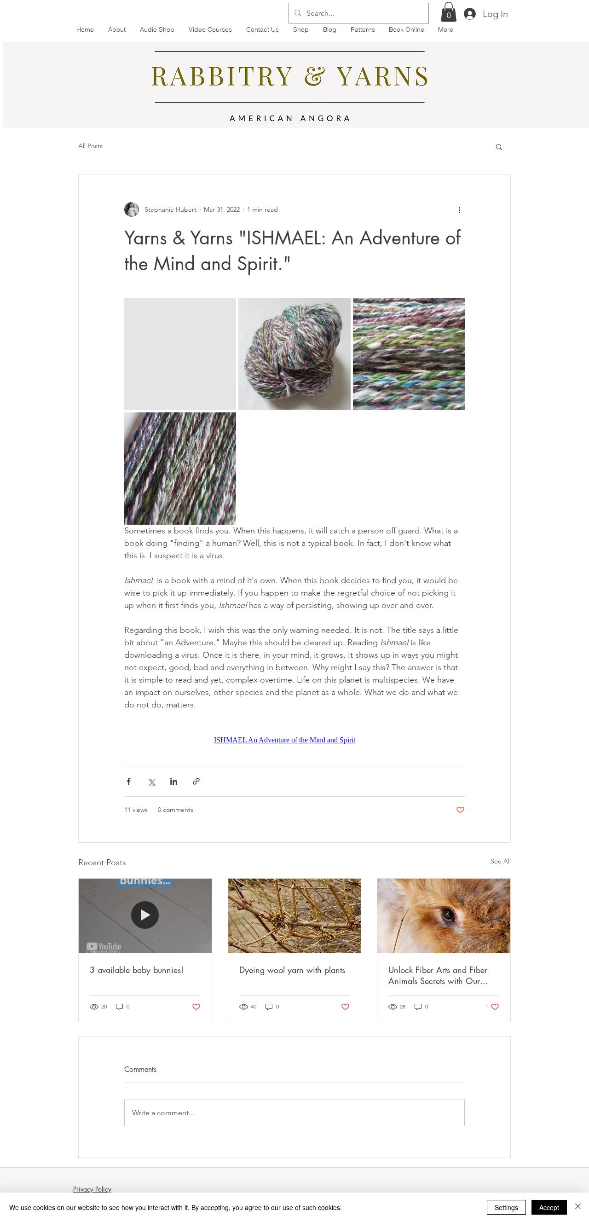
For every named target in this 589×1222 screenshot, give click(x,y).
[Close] (577, 1207)
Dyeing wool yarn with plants (292, 969)
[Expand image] (180, 354)
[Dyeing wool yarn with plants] (294, 916)
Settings (506, 1207)
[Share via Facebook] (128, 781)
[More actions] (459, 209)
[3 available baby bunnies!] (145, 916)
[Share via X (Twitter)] (151, 781)
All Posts (90, 146)
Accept (549, 1207)
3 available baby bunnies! (137, 969)
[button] (448, 12)
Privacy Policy (92, 1189)
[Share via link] (196, 781)
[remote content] (294, 740)
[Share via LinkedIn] (173, 781)
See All (501, 861)
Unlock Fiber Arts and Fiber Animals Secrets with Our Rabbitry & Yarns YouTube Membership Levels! (437, 975)
